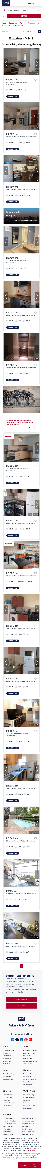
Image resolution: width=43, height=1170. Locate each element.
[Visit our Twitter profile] (17, 1039)
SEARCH (24, 16)
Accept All (35, 1165)
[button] (20, 10)
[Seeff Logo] (6, 3)
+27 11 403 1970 (28, 3)
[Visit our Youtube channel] (30, 1039)
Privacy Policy (21, 999)
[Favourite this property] (35, 79)
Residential (13, 23)
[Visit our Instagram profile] (26, 1039)
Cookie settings (10, 1165)
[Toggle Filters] (4, 16)
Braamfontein (7, 26)
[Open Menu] (39, 3)
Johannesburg (33, 23)
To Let (22, 23)
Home (4, 23)
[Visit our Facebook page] (12, 1039)
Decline (23, 1165)
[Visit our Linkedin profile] (21, 1039)
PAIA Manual (21, 1006)
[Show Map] (39, 31)
